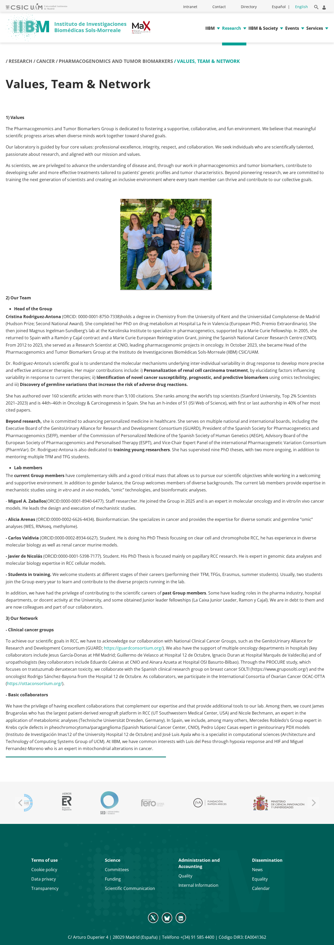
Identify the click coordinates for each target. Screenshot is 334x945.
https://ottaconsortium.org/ (34, 683)
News (257, 869)
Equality (260, 879)
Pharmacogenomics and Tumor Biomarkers (116, 61)
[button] (315, 6)
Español (279, 6)
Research (231, 28)
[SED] (110, 802)
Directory (249, 6)
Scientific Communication (130, 888)
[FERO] (153, 802)
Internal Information (198, 885)
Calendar (261, 888)
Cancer (45, 61)
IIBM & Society (263, 28)
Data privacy (43, 879)
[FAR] (210, 802)
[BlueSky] (166, 917)
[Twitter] (153, 917)
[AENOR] (67, 802)
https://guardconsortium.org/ (133, 648)
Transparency (44, 888)
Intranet (190, 6)
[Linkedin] (181, 917)
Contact (219, 6)
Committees (117, 869)
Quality (185, 876)
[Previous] (21, 803)
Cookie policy (44, 869)
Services (314, 28)
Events (292, 28)
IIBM (210, 28)
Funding (113, 879)
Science (112, 860)
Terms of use (44, 860)
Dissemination (267, 860)
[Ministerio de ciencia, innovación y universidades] (278, 802)
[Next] (313, 803)
